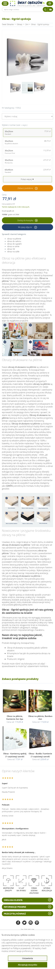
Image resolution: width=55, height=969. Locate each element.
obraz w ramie (13, 246)
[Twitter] (24, 923)
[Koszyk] (49, 3)
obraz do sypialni (14, 243)
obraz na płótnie (14, 238)
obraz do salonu (14, 241)
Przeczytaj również (15, 913)
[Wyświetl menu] (5, 3)
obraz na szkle (13, 251)
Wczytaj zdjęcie (25, 227)
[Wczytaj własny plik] (50, 9)
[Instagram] (30, 923)
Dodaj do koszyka (25, 220)
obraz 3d (11, 249)
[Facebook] (18, 923)
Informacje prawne (15, 906)
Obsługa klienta (13, 900)
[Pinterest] (37, 923)
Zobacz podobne (25, 188)
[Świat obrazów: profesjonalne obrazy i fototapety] (27, 3)
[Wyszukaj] (45, 9)
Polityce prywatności (22, 948)
